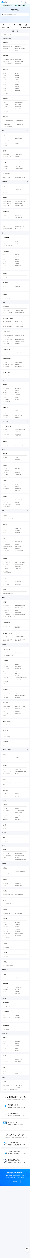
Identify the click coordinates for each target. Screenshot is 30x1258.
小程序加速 (17, 417)
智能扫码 (4, 109)
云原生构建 (17, 711)
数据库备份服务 (6, 366)
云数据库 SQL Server (7, 312)
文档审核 (17, 263)
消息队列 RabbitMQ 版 (7, 203)
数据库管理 (17, 364)
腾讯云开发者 (5, 1061)
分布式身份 (17, 783)
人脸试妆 (17, 82)
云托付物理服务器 (19, 168)
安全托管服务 (18, 581)
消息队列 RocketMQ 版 (20, 201)
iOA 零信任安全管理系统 (8, 593)
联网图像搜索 (5, 93)
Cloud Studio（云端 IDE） (21, 706)
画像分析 (17, 991)
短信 (3, 757)
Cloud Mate (17, 697)
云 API (16, 734)
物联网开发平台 (6, 853)
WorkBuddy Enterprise (7, 46)
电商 (3, 1019)
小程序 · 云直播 (6, 1029)
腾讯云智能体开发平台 (7, 63)
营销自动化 (17, 993)
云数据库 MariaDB (19, 310)
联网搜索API (18, 90)
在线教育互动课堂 (6, 1017)
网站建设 (17, 796)
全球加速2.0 (5, 417)
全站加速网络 (18, 432)
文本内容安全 (5, 104)
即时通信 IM (5, 502)
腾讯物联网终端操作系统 (20, 859)
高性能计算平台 (18, 154)
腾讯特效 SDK (18, 472)
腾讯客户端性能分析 (7, 903)
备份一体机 (5, 288)
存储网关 (4, 286)
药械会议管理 (18, 929)
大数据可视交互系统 (19, 636)
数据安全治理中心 (6, 562)
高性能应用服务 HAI (7, 156)
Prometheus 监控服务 (20, 695)
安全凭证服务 (18, 680)
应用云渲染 (17, 490)
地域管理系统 (5, 677)
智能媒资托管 (18, 265)
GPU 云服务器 (18, 141)
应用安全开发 (5, 713)
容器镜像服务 (18, 189)
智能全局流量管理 (6, 773)
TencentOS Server (6, 177)
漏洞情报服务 (18, 584)
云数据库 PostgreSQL (20, 312)
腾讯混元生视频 (6, 61)
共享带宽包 (5, 394)
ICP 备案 (4, 793)
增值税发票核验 (18, 109)
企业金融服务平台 (6, 873)
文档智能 (4, 84)
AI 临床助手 (5, 924)
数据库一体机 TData (7, 353)
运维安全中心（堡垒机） (20, 562)
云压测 (4, 695)
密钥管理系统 (18, 566)
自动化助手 (5, 145)
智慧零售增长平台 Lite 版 (8, 894)
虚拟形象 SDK (18, 474)
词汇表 (16, 1073)
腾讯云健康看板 (6, 668)
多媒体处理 (17, 257)
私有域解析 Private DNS (20, 771)
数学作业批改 (5, 883)
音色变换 (17, 88)
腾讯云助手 (5, 734)
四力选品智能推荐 (19, 894)
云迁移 (4, 745)
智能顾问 (17, 671)
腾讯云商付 (17, 819)
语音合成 (4, 86)
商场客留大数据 (18, 913)
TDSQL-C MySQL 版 (7, 321)
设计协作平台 (5, 724)
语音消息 (17, 502)
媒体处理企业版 (6, 488)
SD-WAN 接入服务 (19, 415)
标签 (3, 675)
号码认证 (4, 760)
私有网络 (17, 390)
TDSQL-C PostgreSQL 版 (8, 324)
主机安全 (17, 544)
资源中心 (4, 683)
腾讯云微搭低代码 (19, 653)
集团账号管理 (5, 666)
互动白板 (4, 885)
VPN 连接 (17, 413)
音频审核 (4, 263)
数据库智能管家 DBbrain (8, 364)
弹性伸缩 (17, 143)
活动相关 (4, 1048)
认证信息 (4, 1071)
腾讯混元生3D (18, 63)
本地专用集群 (5, 166)
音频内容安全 (5, 106)
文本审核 (4, 261)
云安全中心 (5, 548)
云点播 (4, 459)
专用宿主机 (5, 143)
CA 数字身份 (5, 819)
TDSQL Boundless (19, 321)
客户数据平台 (5, 987)
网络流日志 (17, 392)
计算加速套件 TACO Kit (20, 177)
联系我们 (17, 1050)
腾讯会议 (17, 808)
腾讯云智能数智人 (19, 102)
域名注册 (4, 769)
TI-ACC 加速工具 (6, 124)
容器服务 (4, 189)
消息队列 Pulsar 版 (19, 203)
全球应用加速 (5, 415)
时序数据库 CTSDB (19, 339)
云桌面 (4, 490)
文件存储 (4, 243)
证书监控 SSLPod (19, 564)
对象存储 (4, 241)
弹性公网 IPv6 (6, 397)
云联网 (16, 410)
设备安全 (4, 532)
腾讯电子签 (5, 808)
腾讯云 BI (5, 636)
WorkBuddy (5, 48)
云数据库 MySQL (6, 310)
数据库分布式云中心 (7, 375)
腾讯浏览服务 (18, 815)
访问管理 (4, 664)
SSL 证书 (17, 793)
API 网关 (4, 215)
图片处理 (4, 257)
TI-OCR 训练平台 (19, 124)
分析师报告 (5, 1073)
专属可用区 (17, 166)
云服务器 (4, 138)
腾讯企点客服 (5, 841)
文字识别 (17, 73)
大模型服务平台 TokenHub (8, 59)
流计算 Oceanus (18, 610)
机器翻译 (4, 90)
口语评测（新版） (19, 885)
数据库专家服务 (18, 362)
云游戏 (4, 484)
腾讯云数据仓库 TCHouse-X (9, 616)
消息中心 (4, 1043)
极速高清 (17, 486)
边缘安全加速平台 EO (20, 429)
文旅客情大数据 (6, 947)
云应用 (4, 711)
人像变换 (4, 82)
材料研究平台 (5, 956)
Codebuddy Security (7, 553)
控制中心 (17, 675)
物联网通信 (5, 859)
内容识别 (4, 265)
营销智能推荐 (5, 989)
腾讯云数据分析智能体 (20, 614)
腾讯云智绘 (17, 459)
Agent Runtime (6, 192)
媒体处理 (4, 486)
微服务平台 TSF (6, 217)
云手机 (16, 484)
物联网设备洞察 (18, 853)
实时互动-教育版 (6, 506)
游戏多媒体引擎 (18, 500)
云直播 (16, 457)
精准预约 (17, 926)
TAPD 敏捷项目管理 (19, 810)
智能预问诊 (17, 924)
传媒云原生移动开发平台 (8, 965)
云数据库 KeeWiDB (7, 343)
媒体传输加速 (18, 488)
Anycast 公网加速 (6, 401)
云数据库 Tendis (6, 341)
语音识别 (17, 84)
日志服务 (4, 254)
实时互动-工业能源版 (7, 504)
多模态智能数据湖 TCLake (8, 614)
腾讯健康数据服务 (6, 937)
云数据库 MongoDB (19, 335)
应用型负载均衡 (6, 388)
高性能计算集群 (6, 154)
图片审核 (17, 259)
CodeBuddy (18, 46)
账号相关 (4, 1041)
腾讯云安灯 (5, 815)
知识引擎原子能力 (19, 61)
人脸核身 (4, 102)
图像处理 (4, 79)
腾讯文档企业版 (6, 810)
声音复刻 (17, 86)
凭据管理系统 (5, 568)
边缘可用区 (5, 168)
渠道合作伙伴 (18, 1061)
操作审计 (17, 664)
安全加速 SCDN (6, 434)
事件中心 (4, 715)
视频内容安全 (18, 106)
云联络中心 (17, 504)
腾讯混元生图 (18, 59)
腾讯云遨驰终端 (18, 708)
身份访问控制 (18, 528)
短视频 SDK (5, 472)
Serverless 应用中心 (19, 226)
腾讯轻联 (4, 828)
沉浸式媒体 (17, 1017)
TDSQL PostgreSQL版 (7, 326)
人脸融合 (17, 79)
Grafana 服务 (5, 697)
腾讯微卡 (4, 817)
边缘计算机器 (5, 445)
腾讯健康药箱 (18, 935)
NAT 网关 (5, 392)
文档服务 (4, 259)
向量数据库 (17, 343)
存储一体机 (17, 286)
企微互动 (4, 991)
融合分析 (17, 989)
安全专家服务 (5, 581)
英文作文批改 (18, 883)
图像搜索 (17, 75)
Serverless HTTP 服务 (7, 228)
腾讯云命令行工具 (6, 736)
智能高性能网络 (6, 399)
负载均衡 (4, 390)
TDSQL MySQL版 (19, 324)
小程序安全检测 (6, 550)
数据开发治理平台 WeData (8, 626)
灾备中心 (4, 268)
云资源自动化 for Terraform (21, 677)
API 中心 (4, 673)
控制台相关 (17, 1041)
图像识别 (4, 77)
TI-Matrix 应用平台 (19, 120)
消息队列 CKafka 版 (7, 201)
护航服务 (4, 1050)
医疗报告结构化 (6, 926)
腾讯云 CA (17, 817)
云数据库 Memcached (7, 339)
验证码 (4, 528)
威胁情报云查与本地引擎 (8, 519)
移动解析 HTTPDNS (7, 771)
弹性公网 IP (17, 397)
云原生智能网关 (18, 217)
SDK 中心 (17, 673)
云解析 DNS (18, 769)
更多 (16, 1089)
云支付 (4, 871)
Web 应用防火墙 (6, 544)
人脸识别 (4, 73)
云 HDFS (17, 243)
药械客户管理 (5, 931)
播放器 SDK (5, 474)
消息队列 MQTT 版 (6, 205)
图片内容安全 (18, 104)
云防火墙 (4, 541)
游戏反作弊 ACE (18, 532)
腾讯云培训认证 (18, 1059)
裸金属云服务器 (6, 141)
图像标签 (4, 75)
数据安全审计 (5, 564)
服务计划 (17, 1048)
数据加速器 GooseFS (7, 245)
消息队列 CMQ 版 (19, 205)
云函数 (4, 226)
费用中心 (17, 1043)
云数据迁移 (5, 277)
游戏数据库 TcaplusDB (20, 341)
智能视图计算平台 (6, 298)
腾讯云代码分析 (6, 708)
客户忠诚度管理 (18, 987)
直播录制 (17, 1015)
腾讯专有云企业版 (6, 1085)
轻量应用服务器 (18, 138)
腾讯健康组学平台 (6, 933)
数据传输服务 (5, 362)
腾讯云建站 (5, 796)
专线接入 (4, 410)
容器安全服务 (18, 546)
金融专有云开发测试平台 (20, 871)
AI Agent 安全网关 (19, 550)
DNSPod (17, 773)
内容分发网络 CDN (7, 432)
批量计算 (17, 156)
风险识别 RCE (18, 530)
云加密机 (4, 566)
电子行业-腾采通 (18, 978)
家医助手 (4, 935)
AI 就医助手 (17, 922)
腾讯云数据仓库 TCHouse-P (9, 607)
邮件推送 (17, 757)
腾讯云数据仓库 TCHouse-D (9, 610)
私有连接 (17, 399)
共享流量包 (17, 394)
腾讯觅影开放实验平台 (7, 126)
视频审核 (17, 261)
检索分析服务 (5, 612)
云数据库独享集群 (19, 353)
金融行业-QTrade (6, 978)
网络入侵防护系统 (19, 541)
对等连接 (4, 413)
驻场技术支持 (5, 1045)
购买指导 (17, 1045)
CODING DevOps (6, 706)
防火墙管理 (17, 548)
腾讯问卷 (4, 812)
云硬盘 (16, 241)
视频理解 (17, 77)
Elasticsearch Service (20, 605)
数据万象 (17, 254)
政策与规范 (17, 1071)
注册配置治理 (18, 215)
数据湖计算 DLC (18, 612)
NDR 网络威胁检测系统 (8, 546)
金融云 (4, 1015)
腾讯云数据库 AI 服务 (19, 366)
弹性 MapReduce (6, 605)
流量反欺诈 (5, 530)
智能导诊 (4, 922)
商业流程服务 (18, 666)
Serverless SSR (18, 228)
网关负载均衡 (18, 388)
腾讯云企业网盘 (18, 812)
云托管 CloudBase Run (8, 655)
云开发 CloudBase (7, 653)
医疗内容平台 (5, 929)
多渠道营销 (17, 931)
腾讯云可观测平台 (6, 693)
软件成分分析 (18, 713)
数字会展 (4, 993)
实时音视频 (5, 500)
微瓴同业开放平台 (6, 913)
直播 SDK (17, 468)
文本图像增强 (5, 111)
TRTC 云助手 (18, 668)
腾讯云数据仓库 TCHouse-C (21, 607)
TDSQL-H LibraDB (19, 326)
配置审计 (4, 671)
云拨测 (16, 693)
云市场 (4, 1059)
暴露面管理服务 (6, 584)
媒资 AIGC (5, 457)
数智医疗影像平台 (19, 933)
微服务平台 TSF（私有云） (8, 1089)
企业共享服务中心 (6, 1006)
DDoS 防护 (5, 429)
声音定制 (4, 88)
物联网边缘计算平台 (19, 445)
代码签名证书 (18, 568)
